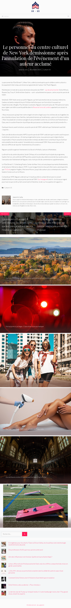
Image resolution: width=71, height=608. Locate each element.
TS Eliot (7, 169)
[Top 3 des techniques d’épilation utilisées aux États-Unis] (35, 434)
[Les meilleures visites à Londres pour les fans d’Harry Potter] (35, 482)
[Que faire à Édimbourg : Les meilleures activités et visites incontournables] (35, 283)
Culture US (8, 188)
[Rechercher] (24, 534)
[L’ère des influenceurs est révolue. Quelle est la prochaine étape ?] (3, 559)
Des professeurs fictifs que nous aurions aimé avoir (25, 550)
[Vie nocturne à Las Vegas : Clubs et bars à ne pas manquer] (35, 332)
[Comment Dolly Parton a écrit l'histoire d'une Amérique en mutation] (3, 580)
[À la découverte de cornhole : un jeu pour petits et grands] (35, 526)
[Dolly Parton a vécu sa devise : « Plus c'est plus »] (3, 587)
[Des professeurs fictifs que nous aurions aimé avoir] (3, 552)
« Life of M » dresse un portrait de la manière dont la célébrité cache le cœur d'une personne (35, 572)
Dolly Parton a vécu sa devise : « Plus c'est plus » (24, 585)
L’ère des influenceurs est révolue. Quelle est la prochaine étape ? (30, 557)
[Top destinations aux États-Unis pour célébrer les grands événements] (35, 386)
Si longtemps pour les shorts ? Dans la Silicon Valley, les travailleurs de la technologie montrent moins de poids (37, 544)
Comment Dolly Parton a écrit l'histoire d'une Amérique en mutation (31, 578)
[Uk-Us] (35, 7)
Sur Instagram (42, 179)
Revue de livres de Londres (42, 107)
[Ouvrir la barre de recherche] (68, 16)
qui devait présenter (52, 90)
